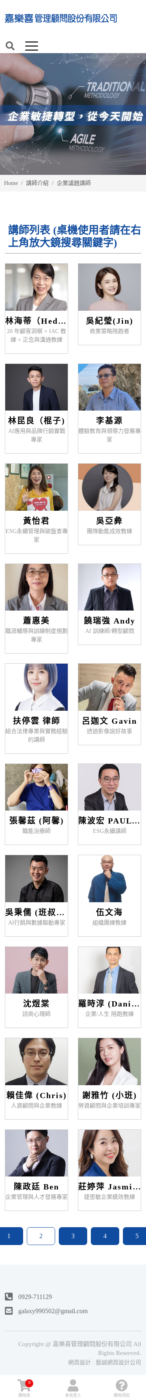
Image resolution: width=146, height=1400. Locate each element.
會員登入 (73, 1395)
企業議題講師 (74, 183)
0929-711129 (35, 1297)
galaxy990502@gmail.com (53, 1311)
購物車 (24, 1389)
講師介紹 (37, 183)
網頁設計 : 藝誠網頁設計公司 (104, 1362)
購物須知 (122, 1395)
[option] (73, 114)
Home (11, 183)
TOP (133, 1207)
